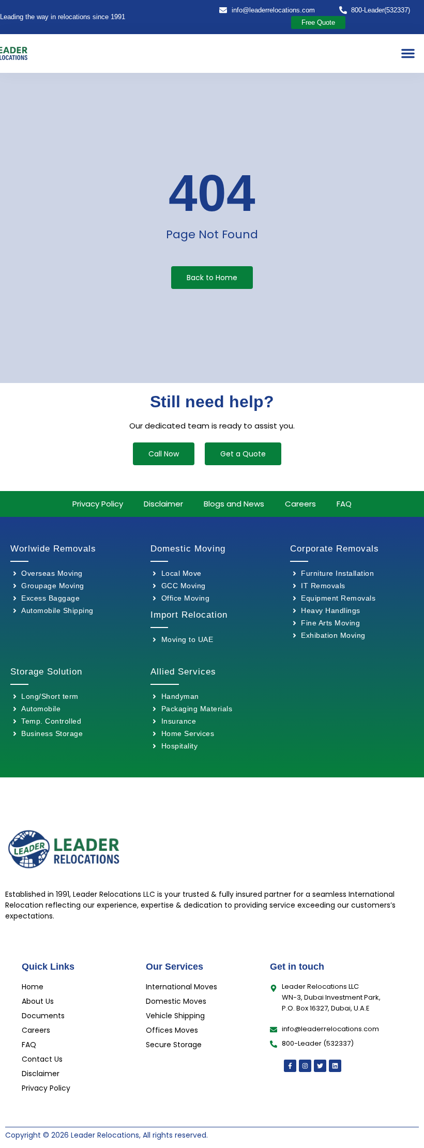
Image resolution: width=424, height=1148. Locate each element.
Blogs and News (234, 503)
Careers (300, 503)
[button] (408, 53)
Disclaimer (163, 503)
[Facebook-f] (290, 1066)
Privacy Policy (97, 503)
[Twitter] (320, 1066)
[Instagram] (305, 1066)
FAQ (344, 503)
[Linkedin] (335, 1066)
